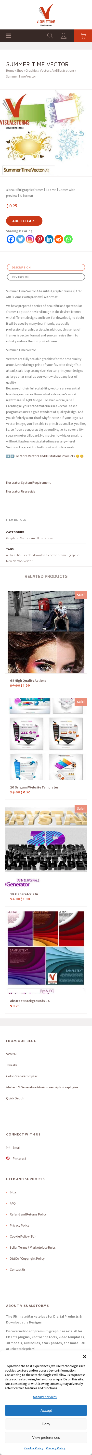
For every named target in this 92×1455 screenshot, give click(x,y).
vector (28, 561)
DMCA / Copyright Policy (27, 1258)
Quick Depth (15, 1098)
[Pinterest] (39, 239)
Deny (46, 1424)
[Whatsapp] (68, 239)
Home (10, 70)
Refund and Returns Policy (28, 1214)
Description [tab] (21, 267)
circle (27, 555)
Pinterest (19, 1158)
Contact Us (18, 1269)
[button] (84, 1356)
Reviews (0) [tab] (20, 277)
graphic (73, 555)
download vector (45, 555)
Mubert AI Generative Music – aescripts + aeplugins (42, 1087)
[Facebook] (11, 239)
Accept (46, 1410)
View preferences (46, 1437)
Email (16, 1147)
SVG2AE (11, 1054)
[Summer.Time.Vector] (46, 133)
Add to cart (24, 221)
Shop (20, 70)
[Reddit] (58, 239)
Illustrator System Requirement (28, 482)
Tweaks (11, 1065)
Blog (13, 1192)
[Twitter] (20, 239)
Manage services (45, 1397)
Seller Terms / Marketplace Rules (33, 1247)
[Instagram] (30, 239)
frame (62, 555)
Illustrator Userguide (20, 491)
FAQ (13, 1203)
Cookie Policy (33, 1448)
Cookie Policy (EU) (23, 1236)
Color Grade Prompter (22, 1076)
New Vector (14, 561)
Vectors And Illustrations (57, 70)
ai (7, 555)
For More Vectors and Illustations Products (44, 456)
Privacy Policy (56, 1448)
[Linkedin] (49, 239)
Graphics (32, 70)
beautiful (16, 555)
